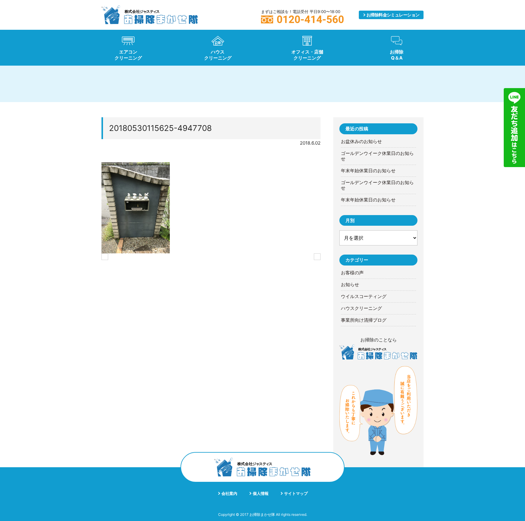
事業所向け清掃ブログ (363, 320)
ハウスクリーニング (361, 308)
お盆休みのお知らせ (361, 141)
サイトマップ (296, 493)
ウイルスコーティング (363, 296)
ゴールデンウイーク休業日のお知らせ (377, 156)
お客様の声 (352, 273)
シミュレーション (393, 14)
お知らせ (350, 284)
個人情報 (261, 493)
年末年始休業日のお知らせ (368, 170)
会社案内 (229, 493)
